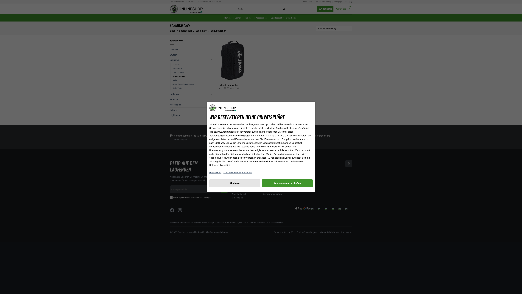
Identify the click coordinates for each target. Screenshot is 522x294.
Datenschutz (215, 172)
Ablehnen (235, 183)
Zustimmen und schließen (287, 183)
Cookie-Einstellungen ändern (237, 172)
